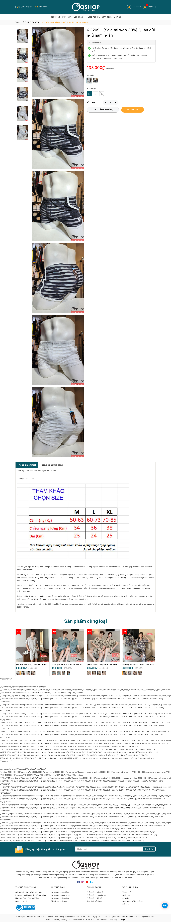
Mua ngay (132, 109)
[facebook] (78, 882)
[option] (32, 653)
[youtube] (87, 882)
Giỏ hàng (152, 7)
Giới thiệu (126, 895)
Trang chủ (126, 892)
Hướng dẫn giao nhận (60, 898)
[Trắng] (89, 80)
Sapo (123, 919)
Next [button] (153, 653)
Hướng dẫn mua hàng (51, 465)
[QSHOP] (85, 864)
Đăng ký (149, 849)
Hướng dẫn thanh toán (60, 895)
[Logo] (85, 7)
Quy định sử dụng (94, 901)
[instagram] (82, 882)
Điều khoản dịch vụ (59, 901)
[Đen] (95, 80)
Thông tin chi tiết (26, 465)
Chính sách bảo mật (95, 892)
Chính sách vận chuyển (96, 895)
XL (102, 94)
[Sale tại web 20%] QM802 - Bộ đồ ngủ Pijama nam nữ (145, 664)
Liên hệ (125, 904)
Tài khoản (136, 7)
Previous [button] (17, 653)
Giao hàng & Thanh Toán (132, 901)
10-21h (25, 901)
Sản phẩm (126, 898)
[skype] (91, 882)
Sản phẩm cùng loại (85, 621)
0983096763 (26, 7)
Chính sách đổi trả (94, 898)
